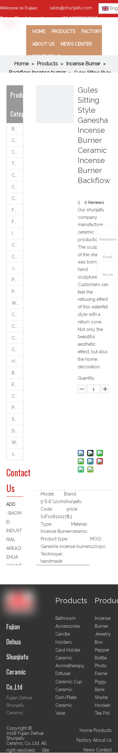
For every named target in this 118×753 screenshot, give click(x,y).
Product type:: (55, 538)
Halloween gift (17, 361)
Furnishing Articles (17, 221)
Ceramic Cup (17, 175)
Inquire (94, 420)
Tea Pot (102, 713)
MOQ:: (96, 538)
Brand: (70, 493)
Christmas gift (17, 349)
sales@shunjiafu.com (71, 7)
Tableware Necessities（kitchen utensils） (17, 163)
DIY (15, 430)
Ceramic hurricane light (17, 244)
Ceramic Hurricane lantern (17, 326)
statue (17, 454)
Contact (104, 749)
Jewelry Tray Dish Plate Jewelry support (17, 268)
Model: (48, 493)
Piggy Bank (17, 279)
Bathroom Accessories (17, 128)
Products (102, 730)
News (89, 749)
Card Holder (17, 395)
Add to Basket (94, 435)
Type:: (47, 524)
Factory (84, 740)
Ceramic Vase (17, 186)
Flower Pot (17, 210)
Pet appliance (17, 291)
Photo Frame (17, 407)
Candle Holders (17, 140)
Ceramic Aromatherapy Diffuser (17, 151)
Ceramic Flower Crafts (17, 198)
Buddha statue (17, 372)
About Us (102, 740)
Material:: (80, 524)
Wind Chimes (17, 303)
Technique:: (52, 553)
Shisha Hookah (17, 419)
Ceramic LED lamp (17, 256)
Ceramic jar (17, 337)
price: (72, 509)
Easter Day (17, 384)
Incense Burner (17, 233)
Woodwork (17, 442)
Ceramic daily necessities (17, 314)
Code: (47, 509)
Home (86, 730)
